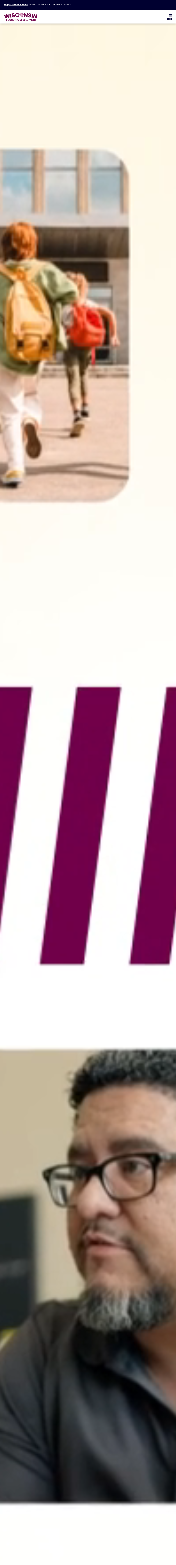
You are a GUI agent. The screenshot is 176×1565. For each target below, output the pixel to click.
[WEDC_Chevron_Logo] (20, 13)
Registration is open (16, 5)
